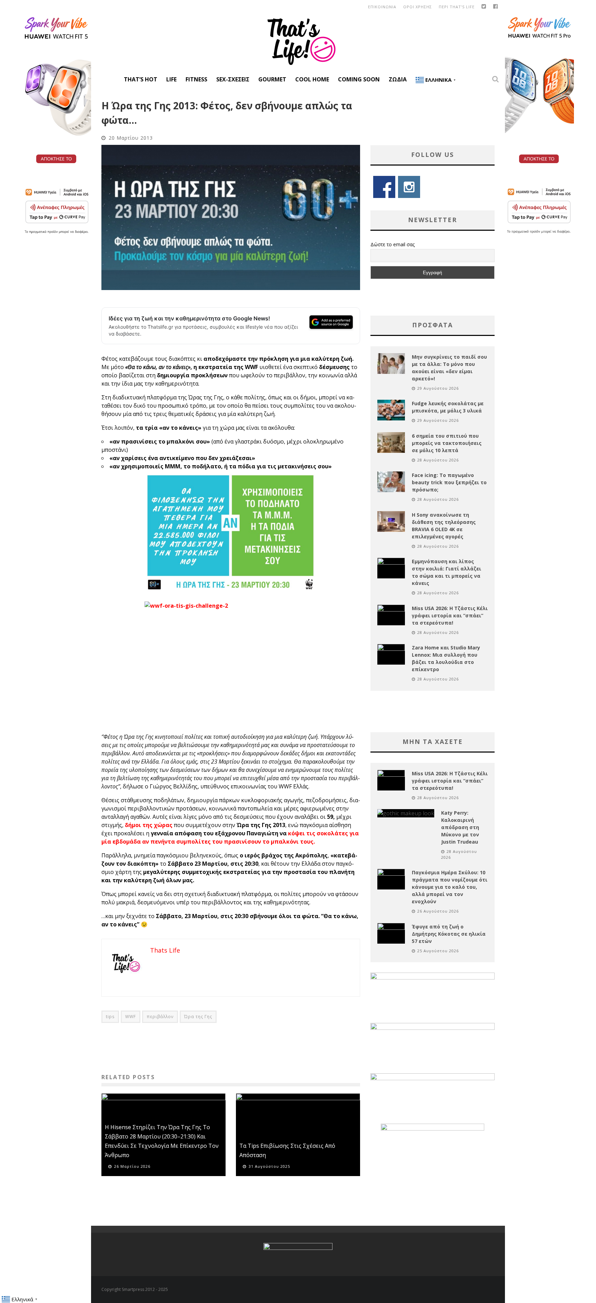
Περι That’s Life (457, 6)
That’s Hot (140, 79)
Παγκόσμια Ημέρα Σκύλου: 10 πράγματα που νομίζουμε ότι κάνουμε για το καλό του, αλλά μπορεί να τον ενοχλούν (449, 887)
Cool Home (312, 79)
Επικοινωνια (382, 6)
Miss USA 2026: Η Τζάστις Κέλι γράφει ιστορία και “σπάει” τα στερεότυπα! (450, 615)
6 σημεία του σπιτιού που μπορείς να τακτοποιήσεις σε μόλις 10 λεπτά (446, 443)
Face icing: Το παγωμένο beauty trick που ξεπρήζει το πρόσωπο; (449, 482)
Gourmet (272, 79)
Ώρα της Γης (198, 1016)
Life (171, 79)
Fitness (196, 79)
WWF (130, 1016)
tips (110, 1016)
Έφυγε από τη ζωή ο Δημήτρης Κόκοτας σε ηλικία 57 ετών (449, 933)
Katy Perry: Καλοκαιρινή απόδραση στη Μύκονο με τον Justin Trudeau (460, 827)
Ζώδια (398, 79)
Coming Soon (359, 79)
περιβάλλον (160, 1016)
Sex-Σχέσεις (232, 79)
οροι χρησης (417, 6)
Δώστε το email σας (392, 244)
